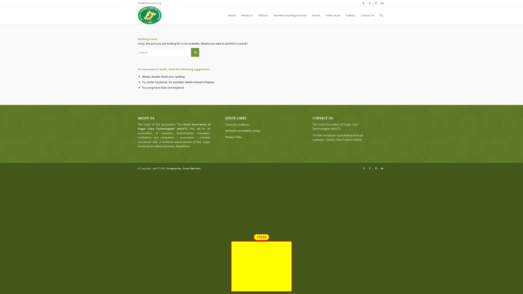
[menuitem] (231, 15)
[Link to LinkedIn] (382, 3)
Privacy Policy (233, 137)
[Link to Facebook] (370, 3)
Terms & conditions (237, 124)
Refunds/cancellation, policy (242, 131)
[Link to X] (364, 3)
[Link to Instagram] (376, 3)
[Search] (381, 15)
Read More (183, 146)
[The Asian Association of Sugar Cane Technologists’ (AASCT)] (150, 15)
